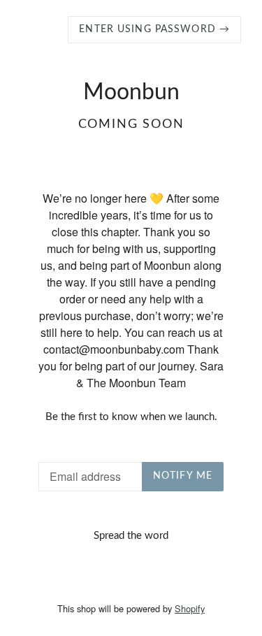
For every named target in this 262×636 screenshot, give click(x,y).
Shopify (190, 608)
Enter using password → (154, 29)
